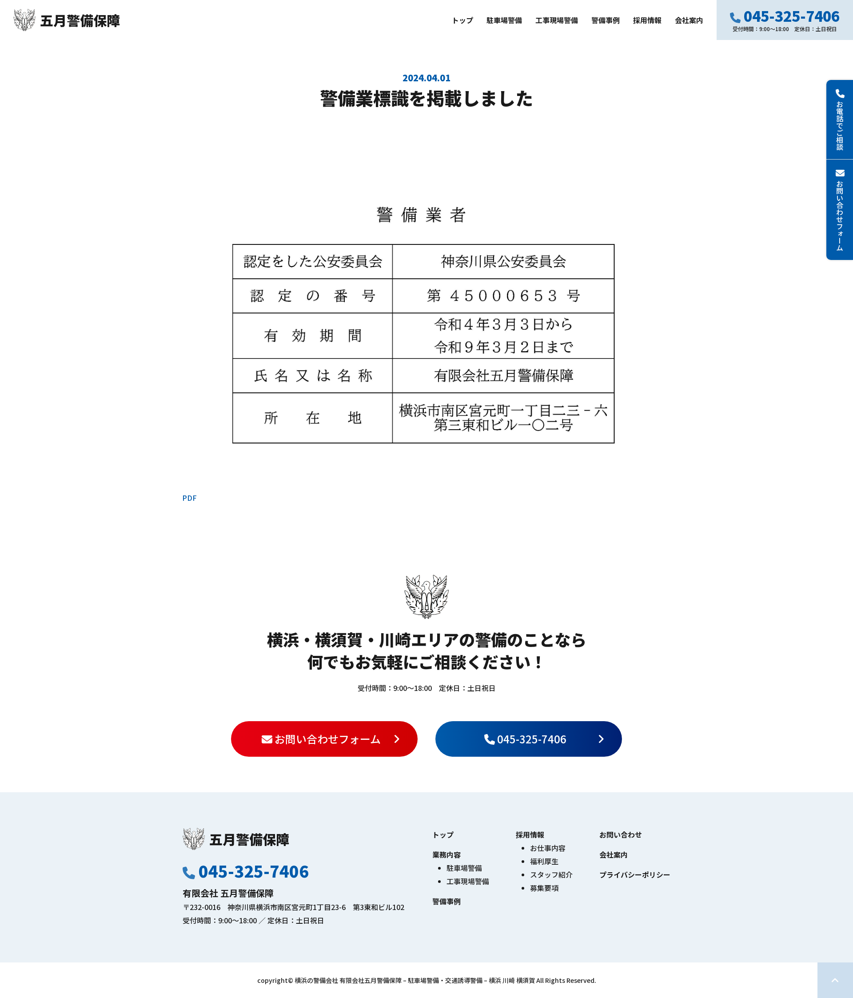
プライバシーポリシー (634, 874)
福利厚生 (544, 861)
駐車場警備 (504, 20)
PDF (189, 497)
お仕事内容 (548, 847)
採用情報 (647, 20)
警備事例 (605, 20)
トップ (462, 20)
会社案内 (689, 20)
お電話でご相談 (839, 125)
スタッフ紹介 (551, 874)
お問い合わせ (620, 834)
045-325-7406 (252, 870)
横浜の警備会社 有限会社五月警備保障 (348, 980)
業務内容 (446, 854)
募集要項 (544, 887)
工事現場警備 (556, 20)
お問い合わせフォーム (839, 215)
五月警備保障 (80, 20)
